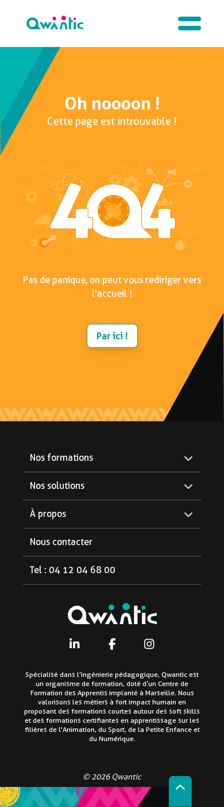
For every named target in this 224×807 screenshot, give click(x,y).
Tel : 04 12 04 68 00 (72, 570)
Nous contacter (61, 541)
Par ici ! (112, 336)
